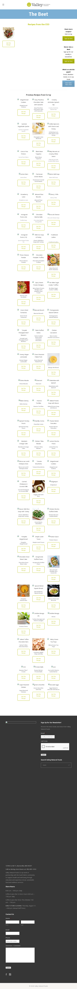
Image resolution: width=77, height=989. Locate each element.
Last (22, 925)
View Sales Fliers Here (68, 83)
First (7, 925)
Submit (43, 754)
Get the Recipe (8, 44)
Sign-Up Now (68, 38)
